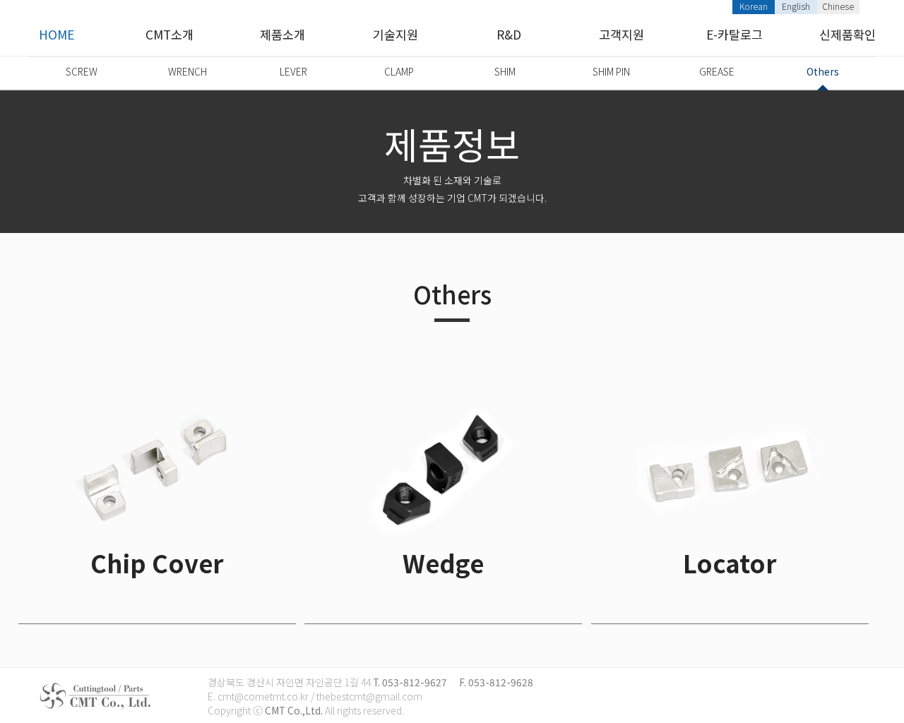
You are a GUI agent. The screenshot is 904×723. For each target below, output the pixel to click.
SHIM (505, 71)
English (796, 6)
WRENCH (187, 71)
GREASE (716, 71)
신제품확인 (847, 34)
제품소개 (282, 34)
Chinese (838, 6)
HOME (56, 34)
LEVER (293, 71)
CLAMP (399, 71)
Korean (753, 6)
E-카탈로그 (734, 34)
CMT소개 (169, 34)
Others (823, 71)
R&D (508, 34)
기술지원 (395, 34)
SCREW (81, 71)
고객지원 (621, 34)
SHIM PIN (611, 71)
